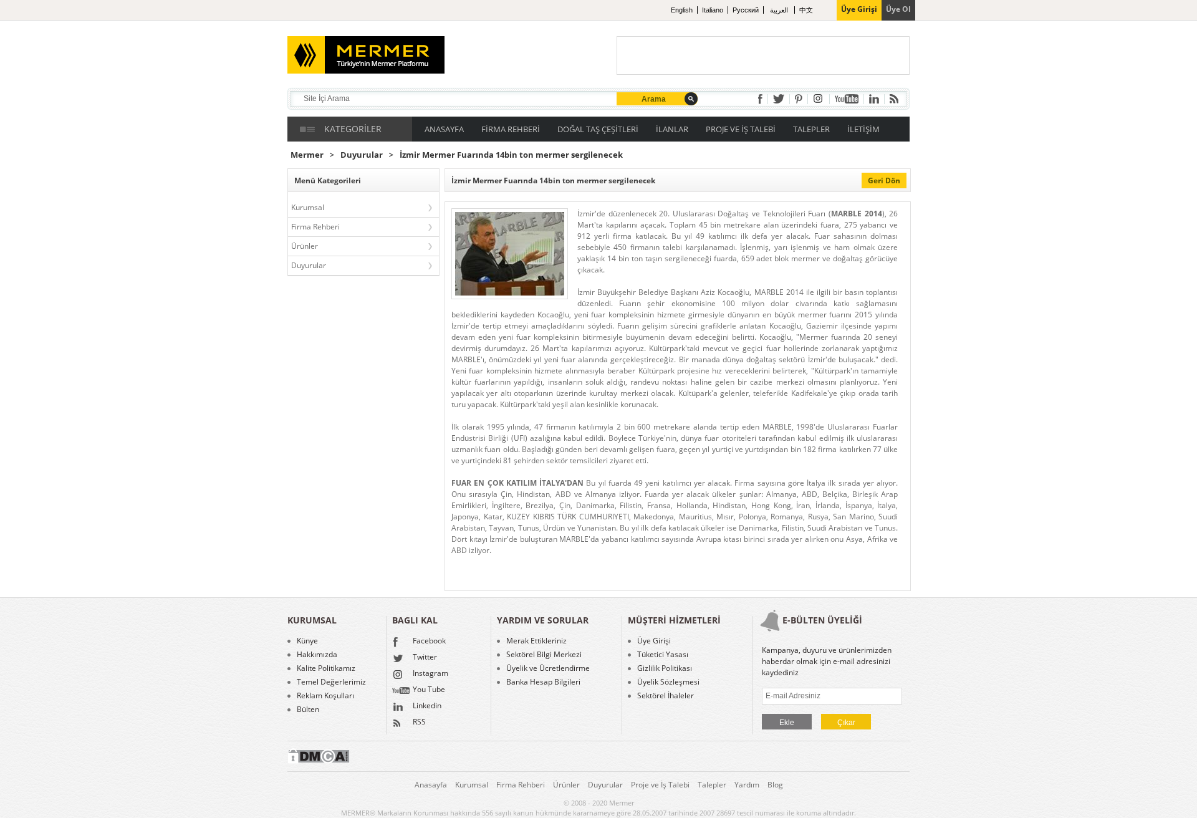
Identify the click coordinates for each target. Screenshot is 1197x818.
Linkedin (427, 706)
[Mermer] (346, 50)
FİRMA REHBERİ (510, 129)
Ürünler (304, 246)
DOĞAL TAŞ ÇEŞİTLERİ (597, 129)
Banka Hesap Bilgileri (543, 682)
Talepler (712, 784)
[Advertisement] (763, 55)
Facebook (429, 641)
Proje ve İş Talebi (660, 784)
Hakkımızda (317, 654)
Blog (775, 784)
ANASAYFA (444, 129)
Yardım (746, 784)
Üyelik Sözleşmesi (668, 682)
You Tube (429, 690)
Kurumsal (307, 207)
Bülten (308, 709)
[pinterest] (798, 98)
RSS (419, 722)
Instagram (430, 674)
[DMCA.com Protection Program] (318, 761)
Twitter (425, 657)
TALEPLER (811, 129)
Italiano (712, 10)
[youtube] (846, 98)
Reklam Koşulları (325, 696)
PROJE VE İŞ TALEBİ (741, 129)
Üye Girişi (654, 641)
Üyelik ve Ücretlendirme (548, 668)
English (682, 10)
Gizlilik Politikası (664, 668)
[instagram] (818, 98)
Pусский (746, 10)
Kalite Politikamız (326, 668)
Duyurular (361, 155)
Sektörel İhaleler (665, 696)
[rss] (894, 98)
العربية (780, 10)
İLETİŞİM (863, 129)
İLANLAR (672, 129)
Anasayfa (431, 784)
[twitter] (778, 98)
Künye (307, 641)
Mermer (307, 155)
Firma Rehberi (315, 226)
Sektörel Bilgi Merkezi (544, 654)
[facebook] (760, 99)
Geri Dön (884, 180)
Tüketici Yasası (662, 654)
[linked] (874, 98)
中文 (806, 10)
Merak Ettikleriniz (536, 641)
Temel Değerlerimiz (331, 682)
